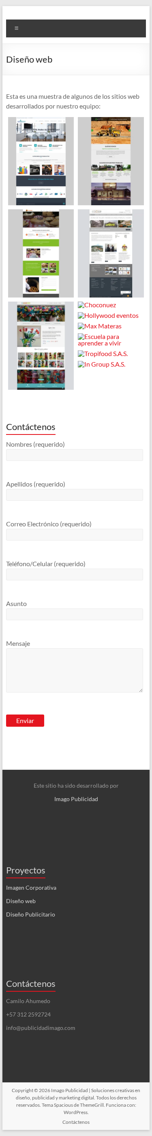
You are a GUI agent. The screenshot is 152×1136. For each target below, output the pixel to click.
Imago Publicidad (76, 798)
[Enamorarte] (41, 346)
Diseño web (21, 900)
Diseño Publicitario (30, 914)
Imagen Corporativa (31, 887)
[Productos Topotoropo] (41, 253)
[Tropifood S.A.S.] (111, 353)
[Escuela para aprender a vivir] (111, 339)
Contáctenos (76, 1122)
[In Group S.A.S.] (111, 364)
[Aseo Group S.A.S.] (41, 161)
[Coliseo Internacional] (111, 253)
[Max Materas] (111, 326)
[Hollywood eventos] (111, 315)
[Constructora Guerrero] (111, 161)
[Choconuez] (111, 305)
